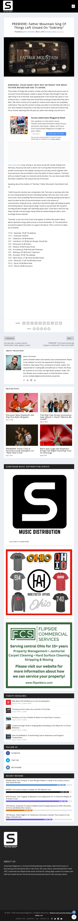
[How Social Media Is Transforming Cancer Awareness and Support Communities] (8, 736)
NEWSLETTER (20, 919)
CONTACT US (44, 919)
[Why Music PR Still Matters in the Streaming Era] (8, 702)
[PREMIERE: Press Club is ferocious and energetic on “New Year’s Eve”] (22, 435)
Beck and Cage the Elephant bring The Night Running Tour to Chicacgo (56, 450)
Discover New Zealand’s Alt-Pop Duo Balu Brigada (20, 416)
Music (30, 703)
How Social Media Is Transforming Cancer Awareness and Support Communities (38, 736)
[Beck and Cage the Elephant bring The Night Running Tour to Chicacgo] (56, 435)
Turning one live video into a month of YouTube (31, 709)
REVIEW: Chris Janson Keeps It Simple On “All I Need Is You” (28, 789)
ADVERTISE (30, 919)
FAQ (37, 919)
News (48, 32)
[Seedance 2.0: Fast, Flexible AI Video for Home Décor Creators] (8, 718)
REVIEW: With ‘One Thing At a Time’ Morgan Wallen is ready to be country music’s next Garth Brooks (38, 781)
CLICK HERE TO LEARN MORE (19, 542)
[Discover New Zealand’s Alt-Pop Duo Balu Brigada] (22, 402)
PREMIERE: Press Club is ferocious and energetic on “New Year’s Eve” (20, 450)
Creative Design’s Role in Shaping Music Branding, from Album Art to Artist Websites (41, 727)
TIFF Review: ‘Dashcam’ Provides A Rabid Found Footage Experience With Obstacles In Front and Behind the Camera (38, 807)
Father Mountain (14, 165)
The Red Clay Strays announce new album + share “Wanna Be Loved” (56, 417)
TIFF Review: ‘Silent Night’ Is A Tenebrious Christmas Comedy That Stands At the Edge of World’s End (38, 816)
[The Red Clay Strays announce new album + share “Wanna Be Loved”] (56, 402)
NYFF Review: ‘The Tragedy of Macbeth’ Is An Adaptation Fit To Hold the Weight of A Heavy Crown (38, 798)
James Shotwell (28, 32)
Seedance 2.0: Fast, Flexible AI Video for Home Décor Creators (36, 717)
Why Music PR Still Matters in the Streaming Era (31, 701)
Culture (24, 703)
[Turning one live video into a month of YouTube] (8, 710)
